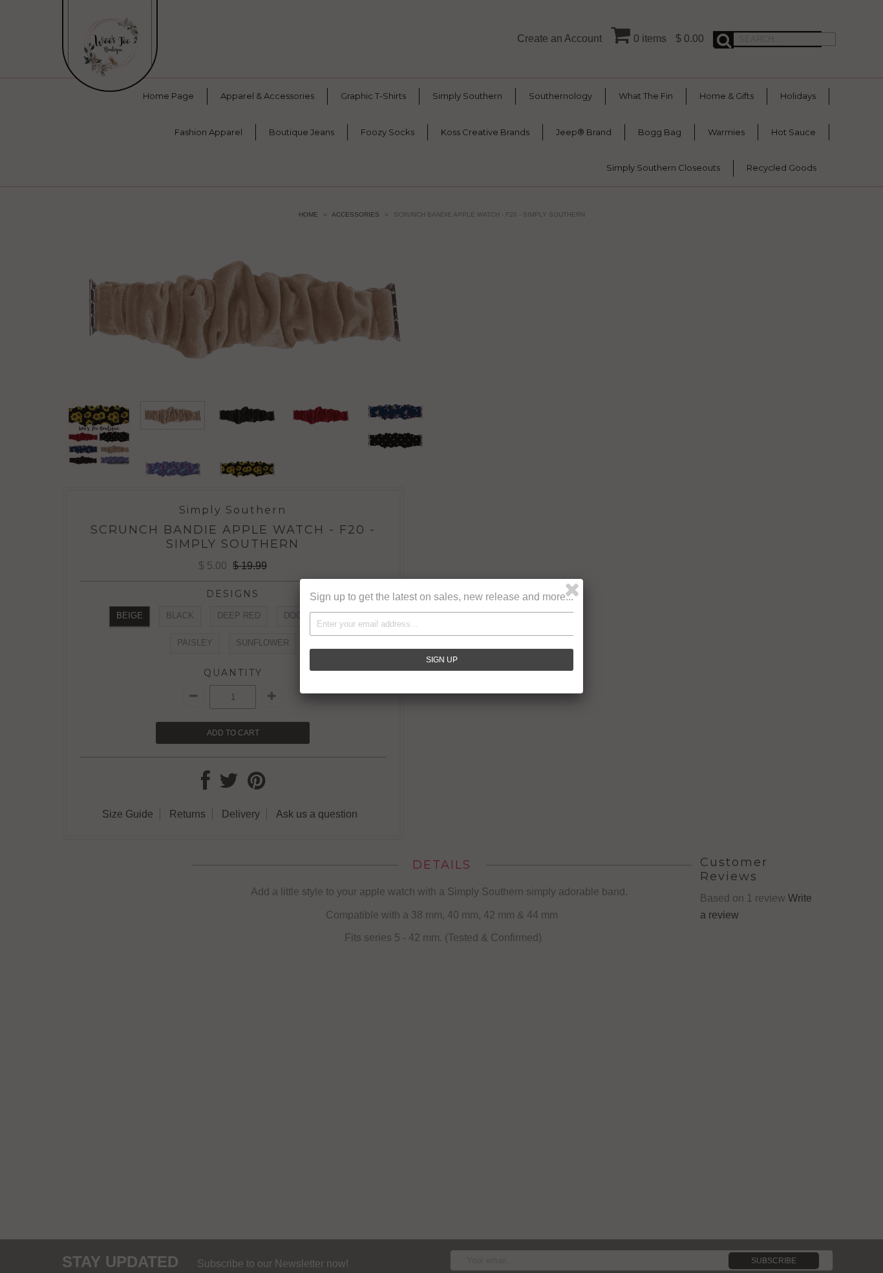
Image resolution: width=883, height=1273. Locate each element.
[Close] (572, 590)
